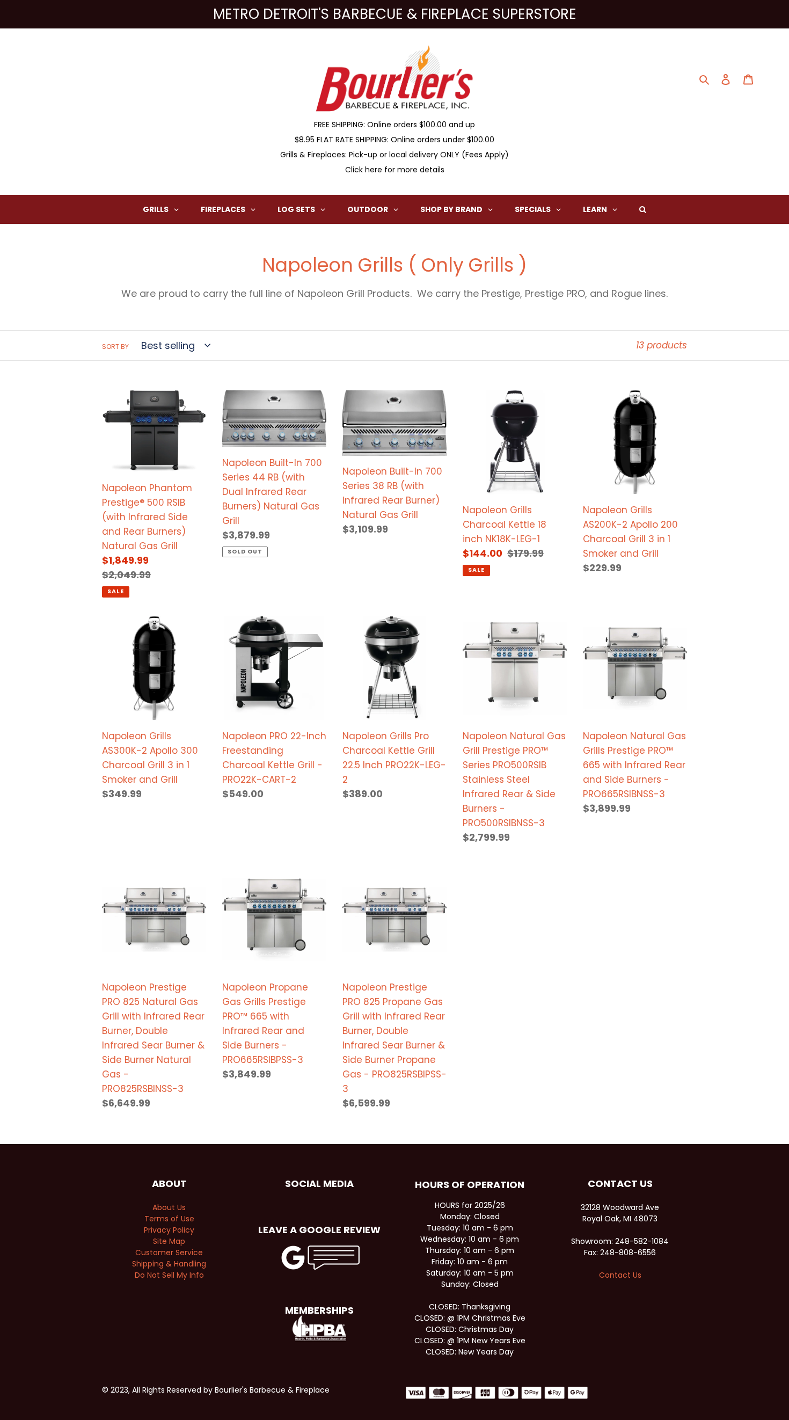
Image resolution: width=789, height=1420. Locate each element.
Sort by (115, 346)
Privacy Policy (169, 1230)
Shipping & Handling (169, 1263)
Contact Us (620, 1275)
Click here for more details (394, 169)
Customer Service (169, 1252)
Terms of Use (169, 1218)
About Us (169, 1207)
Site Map (169, 1241)
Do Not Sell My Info (169, 1275)
